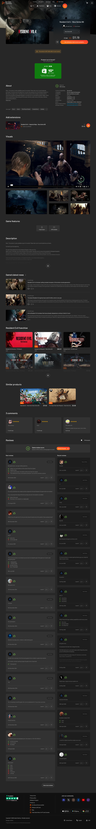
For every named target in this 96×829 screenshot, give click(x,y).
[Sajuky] (61, 573)
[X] (68, 800)
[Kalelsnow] (68, 421)
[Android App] (75, 811)
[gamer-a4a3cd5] (10, 654)
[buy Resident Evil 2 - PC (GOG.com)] (76, 339)
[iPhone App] (65, 811)
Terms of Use (33, 795)
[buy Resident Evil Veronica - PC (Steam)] (19, 339)
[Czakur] (61, 591)
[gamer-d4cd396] (10, 531)
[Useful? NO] (51, 477)
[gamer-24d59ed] (61, 696)
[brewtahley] (61, 615)
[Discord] (64, 800)
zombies (42, 109)
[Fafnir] (10, 554)
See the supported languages (73, 92)
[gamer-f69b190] (10, 759)
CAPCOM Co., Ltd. (71, 97)
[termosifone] (61, 498)
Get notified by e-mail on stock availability (74, 42)
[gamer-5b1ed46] (61, 553)
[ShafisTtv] (10, 716)
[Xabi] (10, 618)
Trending (35, 1)
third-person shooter (26, 109)
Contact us (32, 802)
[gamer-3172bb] (61, 639)
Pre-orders (41, 1)
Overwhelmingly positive (72, 103)
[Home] (7, 3)
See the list (69, 90)
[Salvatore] (10, 636)
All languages (87, 440)
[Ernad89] (10, 581)
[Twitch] (88, 800)
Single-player (70, 102)
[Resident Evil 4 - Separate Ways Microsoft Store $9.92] (13, 125)
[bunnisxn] (61, 754)
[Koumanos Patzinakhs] (61, 736)
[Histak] (61, 535)
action (18, 109)
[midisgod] (61, 480)
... (46, 109)
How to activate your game (73, 93)
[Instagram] (73, 800)
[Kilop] (10, 513)
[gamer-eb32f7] (10, 678)
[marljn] (10, 735)
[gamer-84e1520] (10, 698)
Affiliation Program (34, 800)
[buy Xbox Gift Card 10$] (48, 71)
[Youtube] (83, 800)
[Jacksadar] (61, 714)
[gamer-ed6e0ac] (10, 599)
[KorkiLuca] (61, 462)
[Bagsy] (10, 487)
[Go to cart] (87, 3)
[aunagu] (61, 677)
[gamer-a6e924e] (10, 462)
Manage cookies (9, 820)
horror (13, 109)
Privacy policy (33, 798)
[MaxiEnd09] (39, 421)
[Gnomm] (61, 517)
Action (74, 102)
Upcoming (48, 1)
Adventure (79, 102)
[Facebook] (78, 800)
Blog (54, 1)
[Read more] (73, 653)
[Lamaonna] (10, 421)
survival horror (36, 109)
